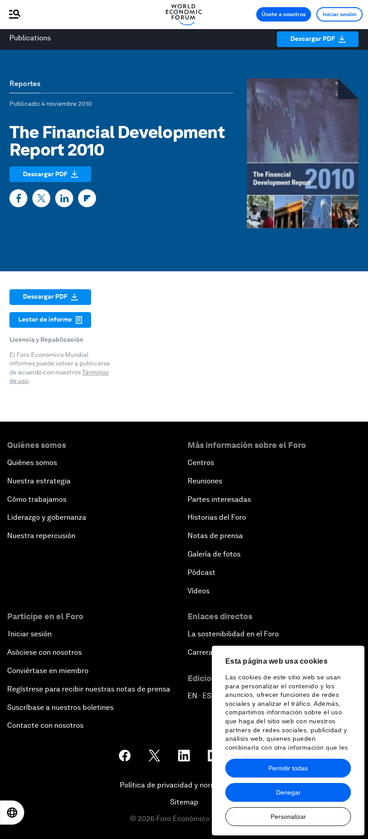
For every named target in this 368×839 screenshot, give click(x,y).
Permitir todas (288, 768)
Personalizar (288, 816)
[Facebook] (18, 198)
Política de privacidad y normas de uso (184, 785)
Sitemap (184, 802)
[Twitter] (41, 198)
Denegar (288, 792)
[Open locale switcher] (12, 812)
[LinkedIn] (64, 198)
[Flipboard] (87, 198)
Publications (30, 38)
